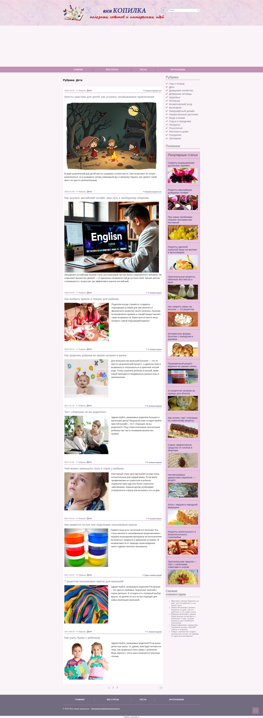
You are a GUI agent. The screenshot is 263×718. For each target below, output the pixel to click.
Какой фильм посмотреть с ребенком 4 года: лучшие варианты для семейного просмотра (183, 619)
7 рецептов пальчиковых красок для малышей (93, 581)
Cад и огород (176, 83)
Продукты (174, 125)
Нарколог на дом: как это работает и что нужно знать (185, 603)
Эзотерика (175, 138)
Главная (78, 69)
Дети (171, 87)
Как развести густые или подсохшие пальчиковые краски (100, 524)
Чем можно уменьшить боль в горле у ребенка (94, 468)
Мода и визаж (177, 118)
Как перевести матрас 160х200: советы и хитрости (184, 627)
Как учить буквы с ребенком (82, 637)
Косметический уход (180, 104)
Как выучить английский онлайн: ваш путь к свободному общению (106, 197)
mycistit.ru (135, 717)
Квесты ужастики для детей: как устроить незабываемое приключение (109, 96)
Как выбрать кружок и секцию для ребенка (91, 298)
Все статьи (112, 69)
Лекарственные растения (183, 114)
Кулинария (175, 107)
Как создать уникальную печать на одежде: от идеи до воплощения (185, 633)
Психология (176, 128)
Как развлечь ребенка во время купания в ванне (95, 355)
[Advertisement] (131, 46)
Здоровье (174, 97)
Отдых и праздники (180, 121)
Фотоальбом (178, 69)
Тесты (143, 69)
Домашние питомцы (180, 94)
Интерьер (174, 101)
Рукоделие (175, 135)
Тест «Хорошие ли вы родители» (85, 411)
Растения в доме (178, 131)
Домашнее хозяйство (181, 90)
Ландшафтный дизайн (182, 111)
